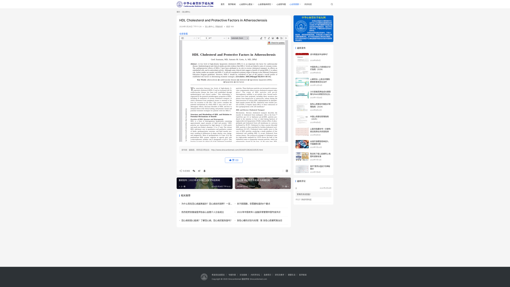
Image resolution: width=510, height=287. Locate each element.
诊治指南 (243, 275)
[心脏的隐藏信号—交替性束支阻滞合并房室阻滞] (302, 132)
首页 (222, 4)
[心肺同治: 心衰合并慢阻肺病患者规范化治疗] (302, 82)
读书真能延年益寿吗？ (319, 54)
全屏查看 (183, 33)
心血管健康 (294, 4)
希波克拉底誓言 (218, 275)
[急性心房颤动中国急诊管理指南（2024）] (302, 107)
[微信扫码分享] (194, 170)
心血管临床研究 (264, 4)
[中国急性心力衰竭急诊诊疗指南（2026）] (302, 70)
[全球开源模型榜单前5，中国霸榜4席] (302, 144)
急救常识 (267, 275)
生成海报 (186, 171)
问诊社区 (308, 4)
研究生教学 (279, 275)
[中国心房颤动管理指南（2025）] (302, 119)
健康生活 (291, 275)
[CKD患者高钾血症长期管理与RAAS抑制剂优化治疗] (302, 94)
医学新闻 (232, 4)
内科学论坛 (255, 275)
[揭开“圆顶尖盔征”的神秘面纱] (302, 169)
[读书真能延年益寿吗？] (302, 57)
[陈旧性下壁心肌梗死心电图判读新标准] (302, 156)
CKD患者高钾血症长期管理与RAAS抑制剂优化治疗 (320, 94)
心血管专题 (281, 4)
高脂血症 (219, 26)
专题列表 (232, 275)
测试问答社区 (306, 199)
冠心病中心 (209, 26)
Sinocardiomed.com (258, 279)
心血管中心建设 (245, 4)
